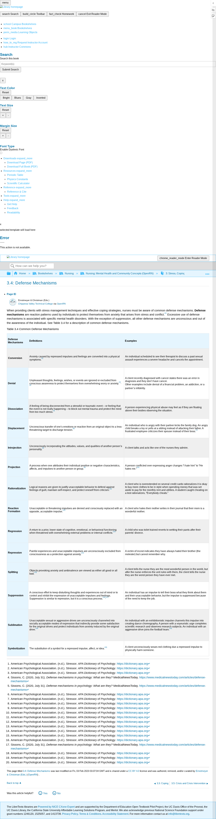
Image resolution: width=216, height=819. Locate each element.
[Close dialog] (2, 242)
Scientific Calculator (18, 183)
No (59, 793)
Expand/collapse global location (207, 272)
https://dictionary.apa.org (132, 663)
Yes (45, 793)
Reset (5, 92)
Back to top (13, 783)
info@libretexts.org (178, 814)
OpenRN (61, 304)
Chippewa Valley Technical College (35, 304)
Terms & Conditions (90, 814)
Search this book (9, 58)
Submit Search (10, 69)
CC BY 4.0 (133, 771)
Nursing (69, 273)
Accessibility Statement (115, 814)
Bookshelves (45, 273)
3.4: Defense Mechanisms (36, 771)
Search (12, 266)
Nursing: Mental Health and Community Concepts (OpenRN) (119, 273)
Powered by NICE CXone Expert (56, 806)
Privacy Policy (70, 814)
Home (23, 273)
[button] (12, 208)
